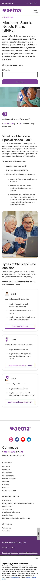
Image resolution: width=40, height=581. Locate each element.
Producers (6, 470)
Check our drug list (9, 478)
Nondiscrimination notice (11, 512)
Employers (6, 467)
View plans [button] (20, 82)
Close (36, 558)
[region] (20, 568)
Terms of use (7, 509)
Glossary (5, 484)
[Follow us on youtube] (23, 439)
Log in (31, 3)
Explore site (6, 3)
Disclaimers (6, 500)
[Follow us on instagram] (11, 439)
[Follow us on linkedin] (29, 439)
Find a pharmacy (8, 476)
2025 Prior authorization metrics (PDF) (16, 518)
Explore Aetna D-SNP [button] (20, 326)
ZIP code (6, 70)
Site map (5, 481)
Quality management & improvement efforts (18, 503)
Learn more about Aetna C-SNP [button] (20, 365)
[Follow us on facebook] (17, 439)
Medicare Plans (8, 17)
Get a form (6, 487)
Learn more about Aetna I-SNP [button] (20, 402)
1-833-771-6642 (8, 124)
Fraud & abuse (7, 515)
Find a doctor (7, 473)
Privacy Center (14, 577)
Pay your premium (9, 490)
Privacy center (7, 506)
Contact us (6, 531)
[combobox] (20, 74)
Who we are (6, 528)
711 (20, 124)
